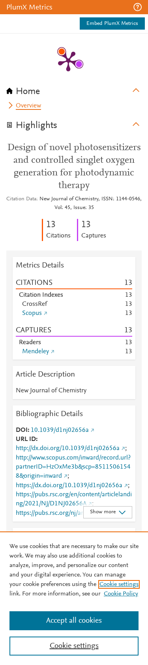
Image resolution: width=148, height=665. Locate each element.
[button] (137, 7)
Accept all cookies (74, 621)
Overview (28, 106)
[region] (74, 598)
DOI (22, 430)
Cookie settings (119, 584)
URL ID (26, 439)
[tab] (74, 88)
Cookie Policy (121, 594)
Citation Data (21, 199)
